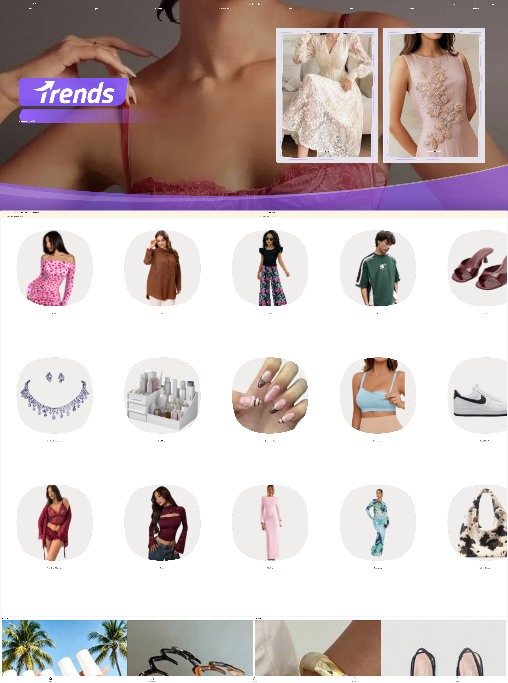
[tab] (30, 9)
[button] (493, 4)
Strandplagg (378, 568)
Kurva (162, 314)
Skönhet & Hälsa (270, 441)
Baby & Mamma (378, 441)
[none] (92, 115)
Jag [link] (457, 681)
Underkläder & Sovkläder (55, 568)
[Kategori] (12, 4)
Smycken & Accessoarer (55, 441)
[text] (327, 151)
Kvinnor (54, 314)
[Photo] (54, 268)
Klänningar (270, 568)
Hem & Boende (162, 441)
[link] (38, 4)
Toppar (162, 568)
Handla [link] (50, 681)
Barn (270, 314)
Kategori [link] (152, 681)
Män (378, 314)
